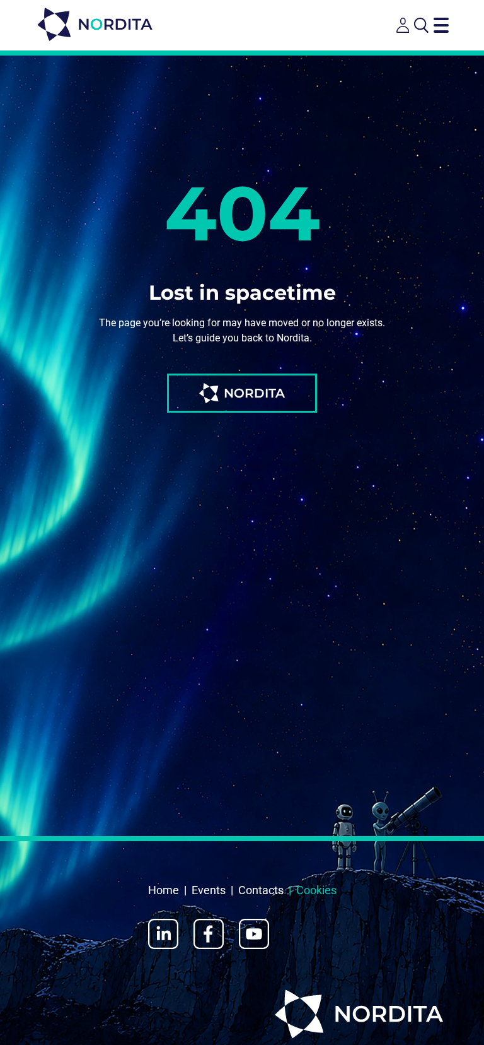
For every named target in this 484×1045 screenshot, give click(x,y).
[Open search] (421, 25)
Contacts (261, 890)
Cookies (316, 890)
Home (163, 890)
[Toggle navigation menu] (441, 25)
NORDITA (254, 393)
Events (209, 890)
